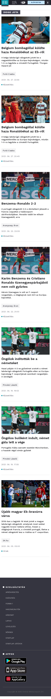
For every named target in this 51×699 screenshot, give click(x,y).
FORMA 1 (9, 604)
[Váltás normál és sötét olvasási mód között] (21, 2)
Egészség (10, 598)
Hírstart (10, 615)
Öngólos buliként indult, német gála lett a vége (25, 440)
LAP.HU (9, 621)
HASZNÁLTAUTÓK (13, 609)
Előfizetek (36, 2)
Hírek (5, 551)
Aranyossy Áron (10, 225)
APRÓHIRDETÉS (12, 592)
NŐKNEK (9, 632)
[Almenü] (14, 2)
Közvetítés (8, 84)
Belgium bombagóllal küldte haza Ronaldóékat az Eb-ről (23, 50)
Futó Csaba (8, 74)
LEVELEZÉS (11, 627)
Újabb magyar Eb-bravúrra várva (21, 514)
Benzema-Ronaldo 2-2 (18, 203)
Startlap (10, 638)
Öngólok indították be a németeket (19, 361)
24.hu (6, 540)
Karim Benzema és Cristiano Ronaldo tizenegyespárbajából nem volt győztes (24, 282)
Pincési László (10, 385)
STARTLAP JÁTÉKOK (14, 644)
